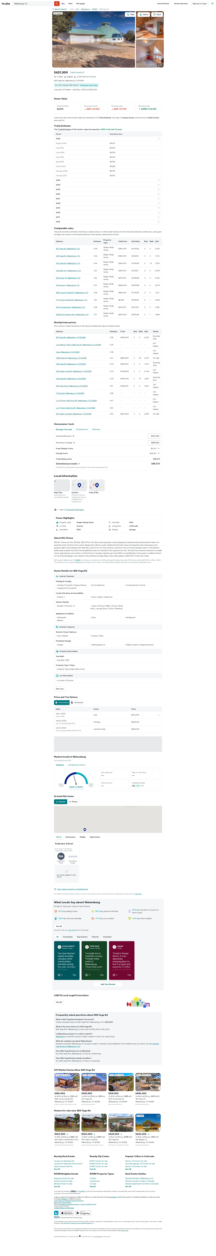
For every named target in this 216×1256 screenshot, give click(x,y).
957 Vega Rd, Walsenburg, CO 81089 (71, 337)
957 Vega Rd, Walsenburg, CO (68, 249)
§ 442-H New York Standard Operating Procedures (68, 1200)
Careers (92, 1221)
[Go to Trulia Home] (7, 3)
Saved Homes (163, 3)
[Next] (160, 1088)
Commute (107, 937)
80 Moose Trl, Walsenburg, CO (68, 278)
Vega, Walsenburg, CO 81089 (67, 352)
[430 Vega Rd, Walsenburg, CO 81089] (94, 1082)
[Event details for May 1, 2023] (158, 715)
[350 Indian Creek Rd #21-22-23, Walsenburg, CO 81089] (67, 1123)
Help (137, 1221)
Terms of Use (118, 1221)
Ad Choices (153, 1221)
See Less (61, 689)
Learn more (138, 894)
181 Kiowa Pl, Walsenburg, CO (68, 285)
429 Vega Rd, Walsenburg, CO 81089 (71, 364)
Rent (71, 3)
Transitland (82, 1191)
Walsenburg (85, 9)
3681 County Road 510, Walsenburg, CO (72, 293)
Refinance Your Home (89, 85)
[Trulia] (56, 1213)
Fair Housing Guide (83, 1221)
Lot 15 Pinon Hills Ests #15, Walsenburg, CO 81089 (76, 401)
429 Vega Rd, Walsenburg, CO (68, 256)
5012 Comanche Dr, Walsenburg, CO (70, 307)
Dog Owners (82, 937)
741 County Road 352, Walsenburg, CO (71, 300)
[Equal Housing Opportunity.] (79, 1236)
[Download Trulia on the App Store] (67, 1213)
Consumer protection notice (88, 1204)
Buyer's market (76, 787)
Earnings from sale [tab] (64, 429)
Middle (83, 837)
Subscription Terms (129, 1221)
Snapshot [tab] (60, 765)
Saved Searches (181, 3)
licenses (114, 1197)
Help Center (98, 1236)
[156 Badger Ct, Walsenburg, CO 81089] (148, 1123)
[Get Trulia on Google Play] (83, 1213)
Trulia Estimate (64, 129)
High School (95, 837)
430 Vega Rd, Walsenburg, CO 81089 (71, 379)
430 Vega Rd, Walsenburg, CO (68, 263)
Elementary (70, 837)
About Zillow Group (70, 1221)
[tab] (62, 702)
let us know (125, 1230)
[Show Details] (158, 138)
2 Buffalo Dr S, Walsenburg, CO (68, 271)
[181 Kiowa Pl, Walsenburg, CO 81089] (148, 1082)
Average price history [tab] (76, 765)
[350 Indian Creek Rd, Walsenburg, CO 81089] (94, 1123)
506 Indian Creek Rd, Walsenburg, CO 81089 (73, 371)
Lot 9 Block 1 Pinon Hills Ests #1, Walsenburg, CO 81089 (78, 345)
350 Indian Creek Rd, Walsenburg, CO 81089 (73, 414)
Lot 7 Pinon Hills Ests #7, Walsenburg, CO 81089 (75, 408)
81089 (94, 9)
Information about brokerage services (68, 1204)
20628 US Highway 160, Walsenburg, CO (72, 314)
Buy (63, 3)
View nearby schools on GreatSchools (72, 889)
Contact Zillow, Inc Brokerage (64, 1208)
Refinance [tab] (96, 429)
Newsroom (99, 1221)
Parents (95, 937)
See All (60, 926)
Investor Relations (108, 1221)
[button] (57, 3)
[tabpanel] (108, 451)
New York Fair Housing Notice (62, 1202)
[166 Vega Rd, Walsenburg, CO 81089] (121, 1123)
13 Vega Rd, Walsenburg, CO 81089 (70, 393)
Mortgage (80, 3)
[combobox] (36, 3)
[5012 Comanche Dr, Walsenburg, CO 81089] (121, 1082)
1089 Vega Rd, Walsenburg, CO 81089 (71, 358)
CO (77, 9)
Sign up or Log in (200, 3)
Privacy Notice (144, 1221)
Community (68, 937)
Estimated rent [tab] (82, 429)
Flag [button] (74, 975)
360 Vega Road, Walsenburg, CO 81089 (72, 386)
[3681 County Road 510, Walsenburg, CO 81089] (67, 1082)
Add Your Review (108, 984)
